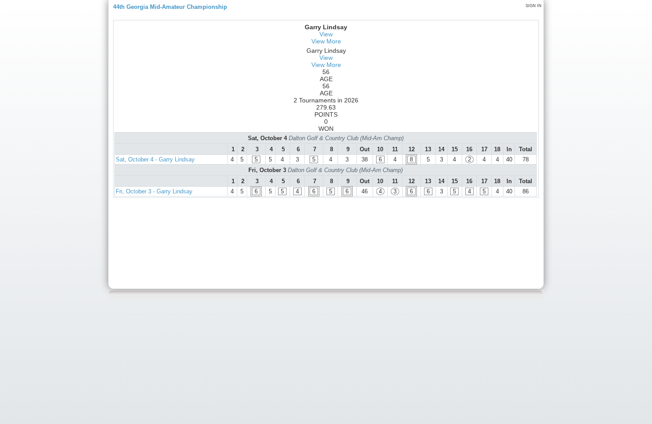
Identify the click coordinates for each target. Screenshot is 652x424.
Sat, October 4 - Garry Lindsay (155, 159)
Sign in (534, 6)
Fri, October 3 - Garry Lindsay (154, 191)
